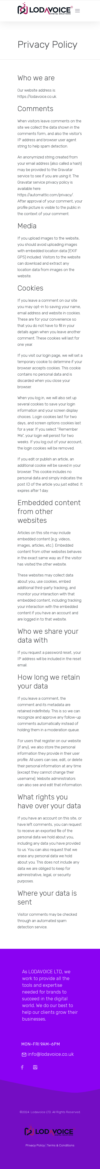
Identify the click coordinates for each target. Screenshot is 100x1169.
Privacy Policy (35, 1145)
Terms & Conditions (60, 1145)
